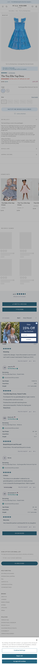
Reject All (19, 656)
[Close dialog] (36, 323)
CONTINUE (28, 339)
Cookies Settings (19, 650)
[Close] (37, 640)
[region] (19, 651)
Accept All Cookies (19, 661)
